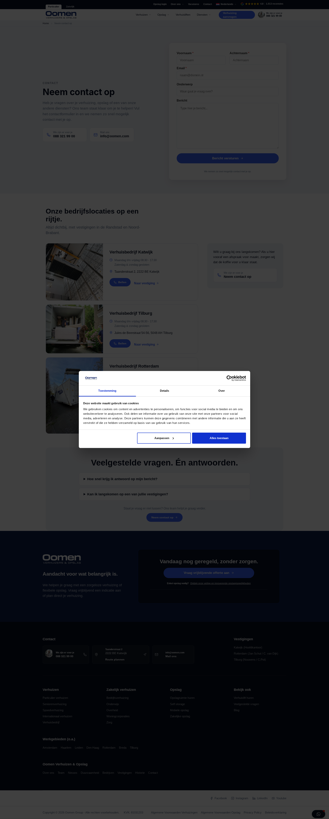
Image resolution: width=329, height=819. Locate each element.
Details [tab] (164, 390)
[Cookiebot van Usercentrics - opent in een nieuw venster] (229, 378)
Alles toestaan (219, 438)
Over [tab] (221, 390)
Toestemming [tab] (107, 390)
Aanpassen (161, 438)
